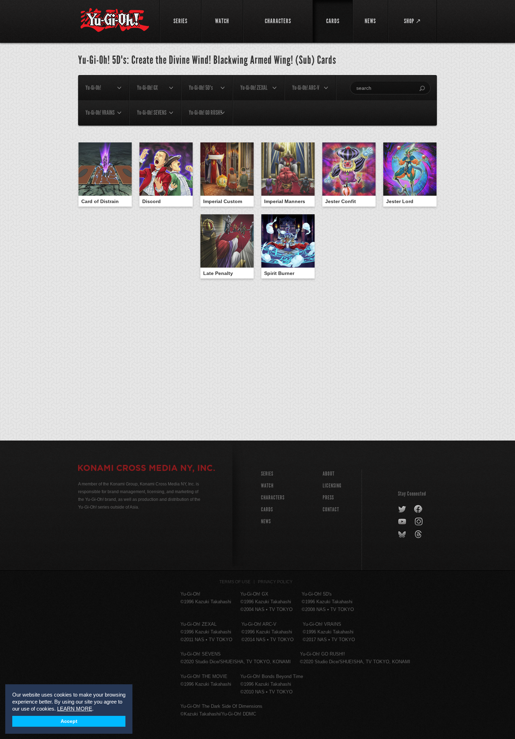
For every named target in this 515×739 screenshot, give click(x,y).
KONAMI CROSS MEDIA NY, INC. (146, 469)
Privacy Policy (275, 581)
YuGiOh (115, 20)
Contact (331, 509)
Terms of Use (234, 581)
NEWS (266, 521)
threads (419, 534)
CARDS (267, 509)
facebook (418, 509)
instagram (419, 522)
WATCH (267, 485)
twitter (402, 509)
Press (328, 497)
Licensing (332, 485)
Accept (69, 721)
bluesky (402, 534)
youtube (402, 522)
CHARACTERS (272, 497)
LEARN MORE (74, 709)
